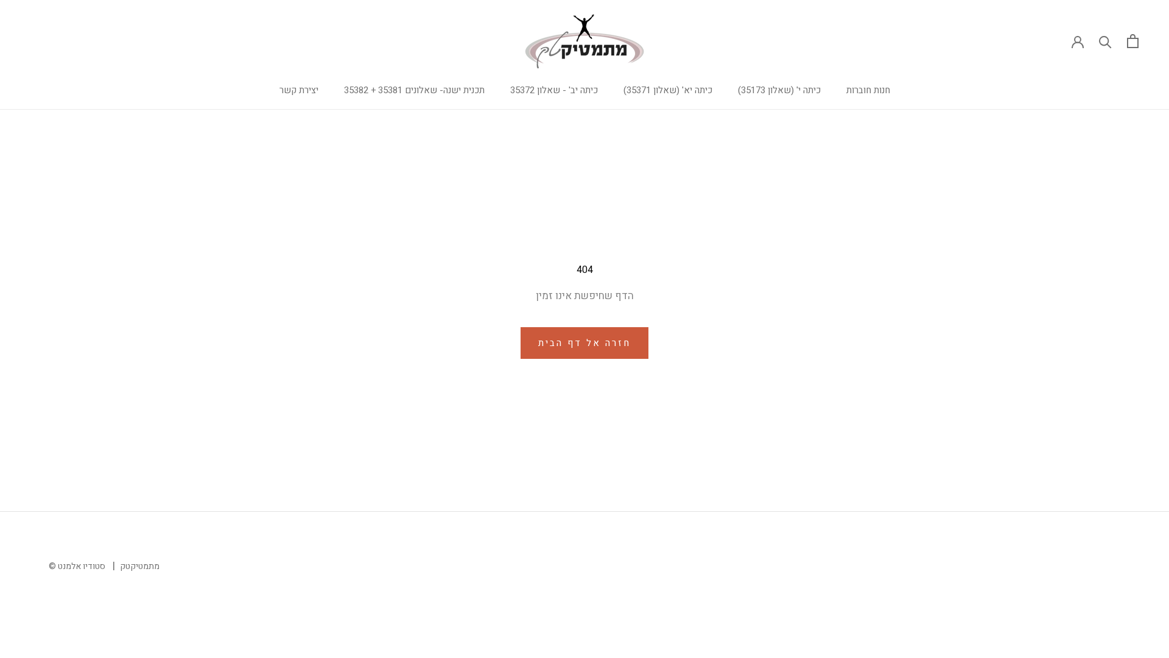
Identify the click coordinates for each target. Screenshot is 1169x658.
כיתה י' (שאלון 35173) (779, 90)
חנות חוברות (868, 90)
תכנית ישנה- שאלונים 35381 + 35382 (414, 90)
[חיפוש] (1105, 41)
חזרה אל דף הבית (584, 343)
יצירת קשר (298, 90)
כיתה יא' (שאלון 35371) (667, 90)
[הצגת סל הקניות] (1133, 41)
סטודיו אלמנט (81, 566)
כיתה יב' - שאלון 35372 (554, 90)
